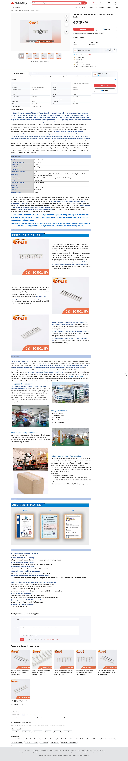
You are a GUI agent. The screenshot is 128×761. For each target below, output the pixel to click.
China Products (35, 750)
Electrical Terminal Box (17, 742)
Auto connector (14, 717)
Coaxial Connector (26, 731)
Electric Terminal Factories (63, 739)
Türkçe (93, 752)
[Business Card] (115, 79)
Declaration (79, 755)
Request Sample (99, 33)
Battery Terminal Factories (32, 739)
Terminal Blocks (15, 731)
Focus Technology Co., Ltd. (54, 755)
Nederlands (67, 752)
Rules (116, 7)
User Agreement (72, 755)
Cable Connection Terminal (31, 742)
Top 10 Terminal (44, 742)
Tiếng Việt (98, 752)
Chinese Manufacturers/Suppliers (46, 750)
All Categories (16, 7)
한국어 (76, 752)
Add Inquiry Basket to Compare (40, 62)
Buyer (83, 7)
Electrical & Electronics (19, 10)
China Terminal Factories (17, 739)
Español (34, 752)
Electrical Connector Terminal (108, 739)
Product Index (89, 750)
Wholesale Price (66, 750)
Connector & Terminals (29, 10)
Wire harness (67, 717)
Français (44, 752)
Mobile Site (96, 750)
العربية (72, 752)
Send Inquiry (83, 29)
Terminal (39, 717)
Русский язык (51, 752)
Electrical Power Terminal (78, 739)
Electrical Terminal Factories (47, 739)
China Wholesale (58, 750)
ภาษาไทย (88, 752)
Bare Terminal (48, 731)
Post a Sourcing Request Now (52, 639)
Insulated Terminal (68, 731)
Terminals (38, 10)
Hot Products (27, 750)
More (12, 745)
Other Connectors (38, 731)
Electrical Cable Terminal (92, 739)
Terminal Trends (54, 742)
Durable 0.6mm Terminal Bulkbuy (68, 742)
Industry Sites (73, 750)
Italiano (56, 752)
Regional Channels (81, 750)
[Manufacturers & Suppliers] (19, 3)
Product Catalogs (31, 714)
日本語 (80, 752)
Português (39, 752)
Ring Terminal (57, 731)
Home (12, 10)
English (29, 752)
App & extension (99, 7)
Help (91, 7)
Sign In (75, 66)
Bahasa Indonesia (105, 752)
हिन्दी (84, 752)
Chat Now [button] (107, 29)
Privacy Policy (86, 755)
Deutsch (61, 752)
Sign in (115, 4)
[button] (86, 76)
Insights (101, 750)
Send (22, 639)
